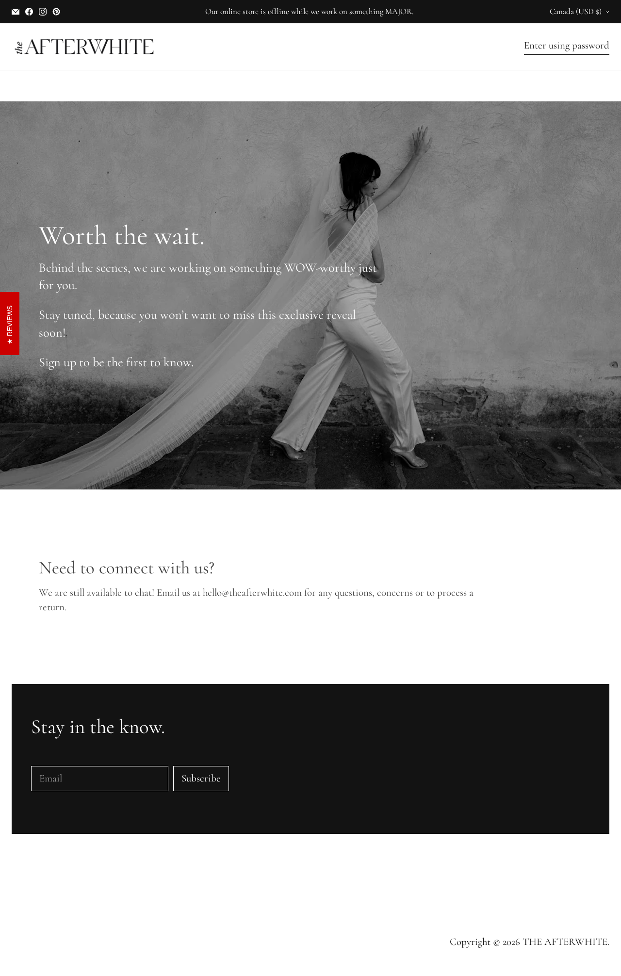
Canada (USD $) (576, 11)
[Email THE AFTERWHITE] (15, 11)
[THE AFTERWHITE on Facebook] (29, 11)
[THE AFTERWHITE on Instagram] (42, 11)
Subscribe (201, 778)
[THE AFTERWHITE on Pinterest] (56, 11)
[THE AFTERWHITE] (84, 46)
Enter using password (566, 45)
